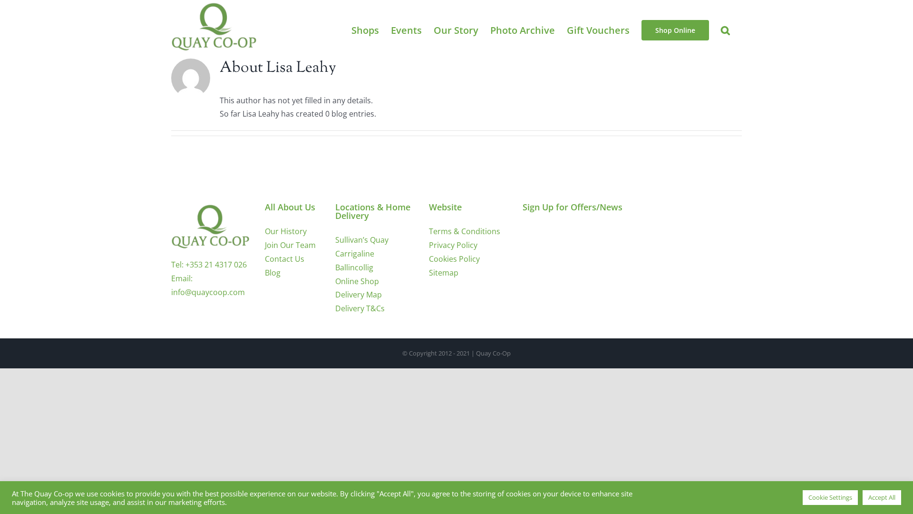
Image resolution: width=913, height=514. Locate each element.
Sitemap (443, 272)
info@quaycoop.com (208, 292)
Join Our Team (290, 245)
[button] (725, 30)
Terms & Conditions (464, 231)
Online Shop (357, 281)
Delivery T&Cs (360, 308)
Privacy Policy (453, 245)
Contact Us (284, 259)
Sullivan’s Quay (362, 240)
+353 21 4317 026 (216, 264)
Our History (286, 231)
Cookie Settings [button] (830, 497)
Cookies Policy (454, 259)
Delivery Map (358, 294)
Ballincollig (354, 267)
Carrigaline (354, 253)
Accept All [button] (881, 497)
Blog (273, 272)
